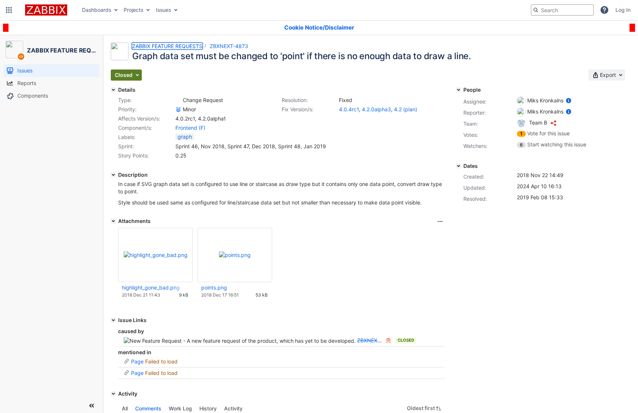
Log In (623, 10)
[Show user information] (569, 100)
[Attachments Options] (440, 221)
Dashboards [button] (96, 10)
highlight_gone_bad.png (151, 287)
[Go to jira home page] (46, 10)
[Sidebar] (91, 405)
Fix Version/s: (297, 109)
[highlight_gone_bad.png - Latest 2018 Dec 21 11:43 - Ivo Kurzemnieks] (156, 255)
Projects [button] (133, 10)
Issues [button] (163, 10)
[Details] (113, 89)
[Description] (113, 174)
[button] (9, 10)
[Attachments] (113, 221)
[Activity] (113, 393)
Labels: (127, 137)
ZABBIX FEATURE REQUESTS (167, 46)
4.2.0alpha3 (376, 109)
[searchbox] (562, 10)
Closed (406, 340)
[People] (458, 89)
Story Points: (133, 155)
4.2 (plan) (405, 109)
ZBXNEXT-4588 (376, 340)
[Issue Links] (113, 320)
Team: (470, 124)
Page (137, 361)
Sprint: (126, 146)
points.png (214, 287)
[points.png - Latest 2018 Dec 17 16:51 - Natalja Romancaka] (235, 255)
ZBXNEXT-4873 (229, 46)
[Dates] (458, 166)
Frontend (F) (190, 128)
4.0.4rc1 (349, 109)
